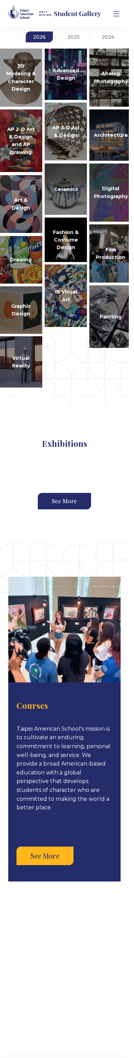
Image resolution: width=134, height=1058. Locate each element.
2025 (73, 37)
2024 (108, 37)
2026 (39, 37)
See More (64, 501)
